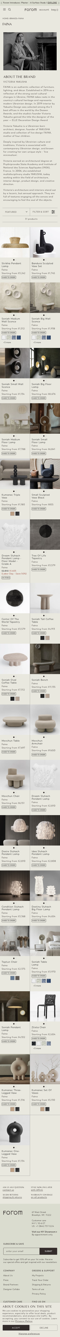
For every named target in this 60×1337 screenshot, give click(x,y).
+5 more (7, 342)
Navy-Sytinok (19, 337)
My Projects (38, 1275)
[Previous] (1, 4)
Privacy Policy (23, 1321)
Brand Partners (10, 1285)
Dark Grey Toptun (17, 978)
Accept (16, 1328)
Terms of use (38, 1289)
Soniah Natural (47, 638)
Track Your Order (40, 1280)
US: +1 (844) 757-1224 (43, 1226)
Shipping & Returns (41, 1285)
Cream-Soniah (9, 337)
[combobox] (9, 10)
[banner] (30, 3)
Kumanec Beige (12, 514)
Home (5, 18)
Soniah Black (42, 638)
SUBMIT (48, 1251)
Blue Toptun (12, 978)
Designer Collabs (11, 1289)
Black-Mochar (34, 1043)
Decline (44, 1328)
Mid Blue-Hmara (14, 337)
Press (5, 1280)
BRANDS (13, 18)
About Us (7, 1275)
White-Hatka (4, 337)
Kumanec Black (17, 514)
